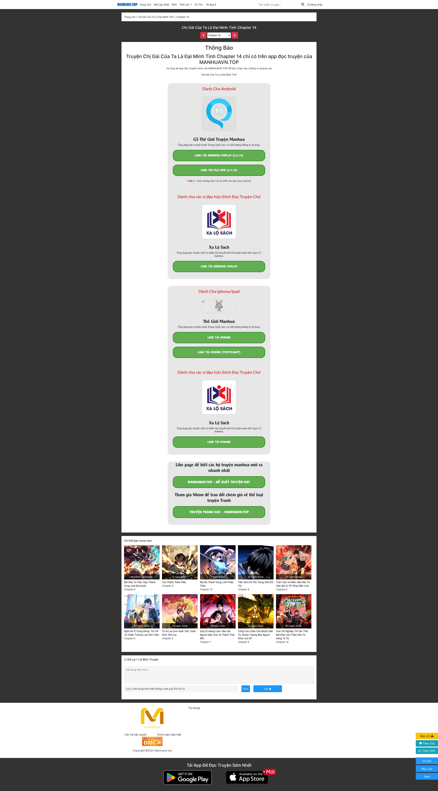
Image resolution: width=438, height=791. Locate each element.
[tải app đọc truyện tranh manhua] (126, 4)
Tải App (210, 4)
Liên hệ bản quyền (136, 734)
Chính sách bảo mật (169, 734)
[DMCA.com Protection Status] (152, 741)
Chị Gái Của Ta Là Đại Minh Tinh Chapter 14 (219, 27)
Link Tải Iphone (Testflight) (219, 352)
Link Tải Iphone (219, 337)
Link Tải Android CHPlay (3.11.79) (219, 155)
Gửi (266, 688)
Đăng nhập (316, 4)
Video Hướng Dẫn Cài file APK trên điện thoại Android (224, 181)
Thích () (428, 750)
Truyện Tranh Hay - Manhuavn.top (219, 512)
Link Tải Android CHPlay (219, 266)
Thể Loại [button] (184, 4)
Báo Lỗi (425, 736)
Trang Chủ (145, 4)
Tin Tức (199, 4)
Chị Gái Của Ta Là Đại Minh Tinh (219, 74)
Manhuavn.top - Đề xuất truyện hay (219, 482)
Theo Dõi (428, 743)
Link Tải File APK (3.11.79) (219, 170)
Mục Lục (426, 768)
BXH (174, 4)
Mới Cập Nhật (162, 4)
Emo (245, 688)
